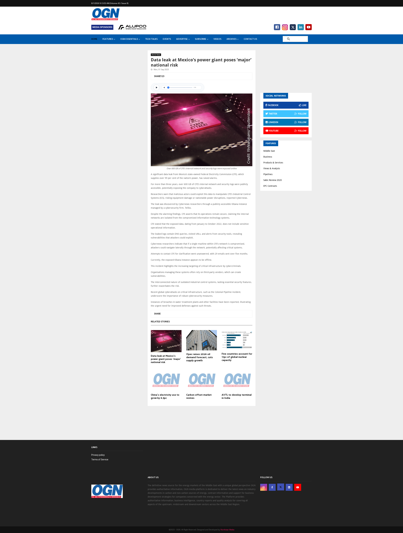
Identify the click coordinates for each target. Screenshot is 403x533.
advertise (182, 39)
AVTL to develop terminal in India (237, 396)
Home (94, 39)
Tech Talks (151, 39)
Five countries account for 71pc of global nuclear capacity (237, 357)
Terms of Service (99, 459)
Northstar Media (227, 530)
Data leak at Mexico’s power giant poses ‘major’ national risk (166, 359)
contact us (250, 39)
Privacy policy (98, 455)
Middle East (269, 151)
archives (231, 39)
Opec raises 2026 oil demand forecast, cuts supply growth (199, 357)
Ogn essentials (129, 39)
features (107, 39)
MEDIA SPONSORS (102, 27)
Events (167, 39)
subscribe (200, 39)
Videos (217, 39)
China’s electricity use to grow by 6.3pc (165, 396)
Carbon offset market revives (199, 396)
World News (156, 55)
